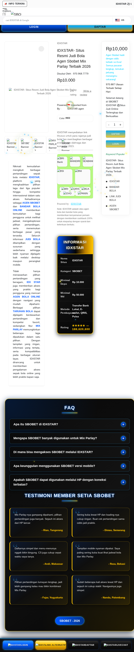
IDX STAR (33, 282)
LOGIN (34, 26)
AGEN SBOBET (31, 202)
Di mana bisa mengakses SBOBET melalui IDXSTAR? (53, 452)
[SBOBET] (16, 14)
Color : (64, 118)
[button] (41, 49)
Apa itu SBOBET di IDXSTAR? (35, 424)
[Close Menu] (4, 15)
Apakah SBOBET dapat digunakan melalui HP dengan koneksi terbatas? (59, 482)
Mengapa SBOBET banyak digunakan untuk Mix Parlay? (55, 438)
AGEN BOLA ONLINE (26, 296)
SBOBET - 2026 (69, 620)
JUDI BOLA (32, 239)
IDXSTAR (34, 177)
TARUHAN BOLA (23, 311)
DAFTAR (100, 26)
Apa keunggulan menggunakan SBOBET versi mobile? (54, 466)
